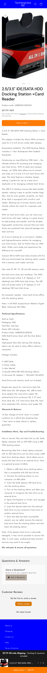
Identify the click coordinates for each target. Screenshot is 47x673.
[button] (5, 4)
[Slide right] (29, 83)
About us (8, 625)
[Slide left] (18, 83)
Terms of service (11, 648)
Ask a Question (17, 577)
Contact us (9, 637)
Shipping (8, 631)
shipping (22, 114)
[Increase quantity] (43, 663)
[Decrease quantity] (38, 663)
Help (7, 642)
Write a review (23, 603)
